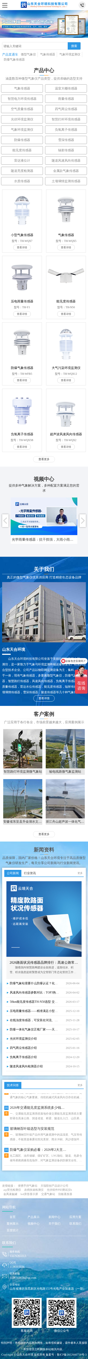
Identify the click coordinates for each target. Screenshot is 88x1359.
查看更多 (44, 459)
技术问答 (13, 1085)
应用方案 (75, 1217)
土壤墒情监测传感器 (66, 181)
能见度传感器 (22, 150)
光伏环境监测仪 (22, 119)
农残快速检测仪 (34, 1189)
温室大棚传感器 (66, 88)
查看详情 (44, 698)
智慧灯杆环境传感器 (66, 119)
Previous (5, 520)
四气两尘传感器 (66, 109)
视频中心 (34, 1223)
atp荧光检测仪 (12, 1189)
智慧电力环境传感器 (22, 98)
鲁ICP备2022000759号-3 (72, 1354)
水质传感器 (22, 181)
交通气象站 (48, 1194)
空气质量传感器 (22, 109)
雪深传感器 (66, 140)
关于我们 (54, 1223)
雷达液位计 (22, 160)
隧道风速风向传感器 (66, 160)
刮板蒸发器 (65, 1194)
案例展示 (13, 1223)
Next (82, 520)
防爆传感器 (22, 140)
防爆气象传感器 (14, 59)
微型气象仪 (28, 54)
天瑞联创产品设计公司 (54, 1185)
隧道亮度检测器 (22, 171)
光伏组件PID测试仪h (59, 1189)
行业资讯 (30, 873)
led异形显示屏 (29, 1194)
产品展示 (34, 1217)
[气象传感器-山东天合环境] (44, 4)
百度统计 (13, 1230)
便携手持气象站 (27, 1185)
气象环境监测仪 (69, 54)
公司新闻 (13, 873)
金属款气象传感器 (66, 171)
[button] (42, 33)
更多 (80, 873)
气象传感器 (47, 54)
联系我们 (75, 1223)
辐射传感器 (66, 150)
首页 (13, 1217)
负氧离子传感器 (66, 129)
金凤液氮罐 (10, 1194)
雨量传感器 (66, 98)
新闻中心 (54, 1217)
